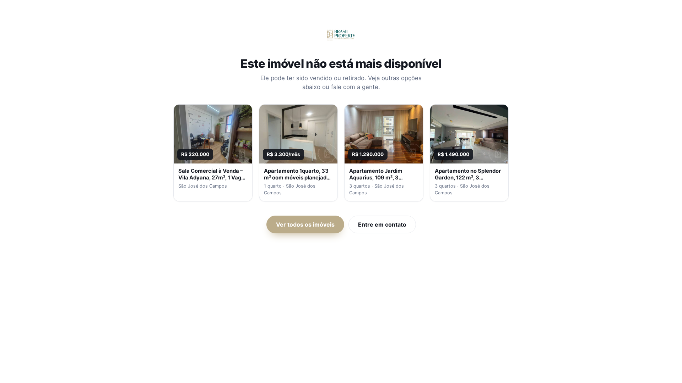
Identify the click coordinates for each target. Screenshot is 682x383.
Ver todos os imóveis (305, 224)
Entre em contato (382, 224)
